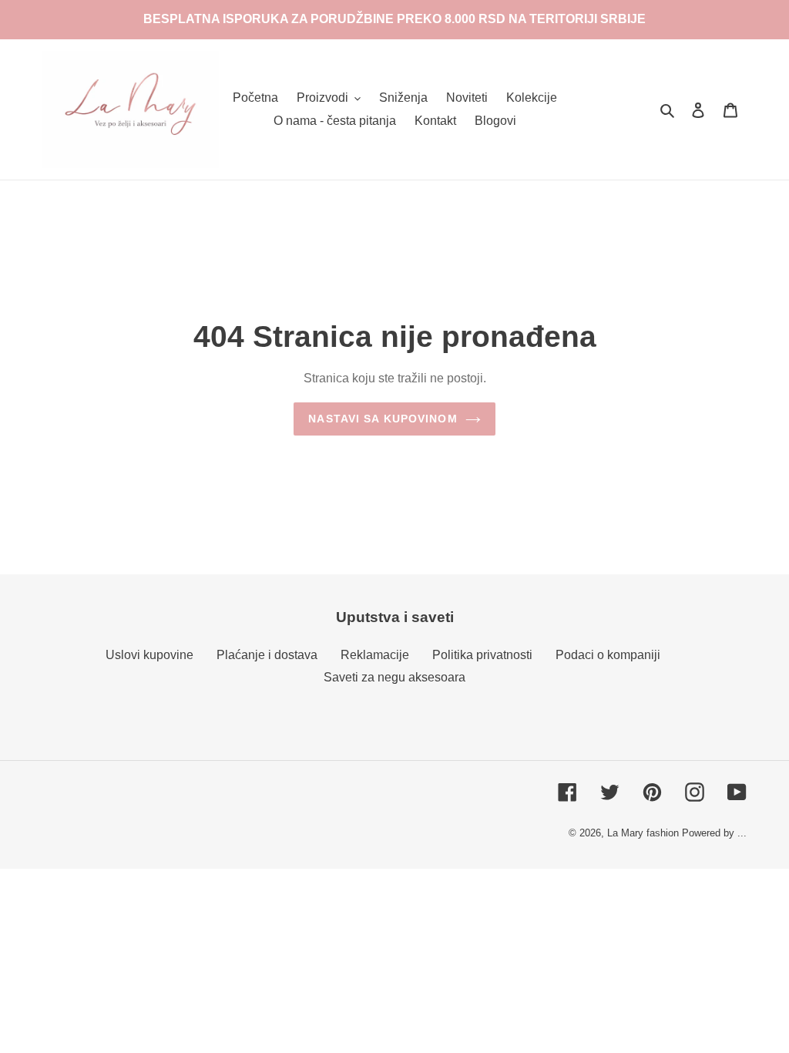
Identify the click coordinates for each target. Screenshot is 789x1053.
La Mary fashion (643, 833)
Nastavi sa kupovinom (382, 418)
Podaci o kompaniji (608, 654)
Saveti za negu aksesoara (394, 677)
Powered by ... (714, 833)
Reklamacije (375, 654)
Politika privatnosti (482, 654)
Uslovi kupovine (149, 654)
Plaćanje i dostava (267, 654)
